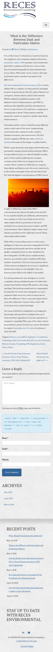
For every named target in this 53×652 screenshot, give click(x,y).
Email (5, 448)
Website (5, 459)
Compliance (31, 337)
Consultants (42, 337)
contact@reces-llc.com (26, 640)
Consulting (6, 340)
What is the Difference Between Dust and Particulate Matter (26, 39)
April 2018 (8, 498)
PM (27, 344)
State (42, 344)
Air (18, 337)
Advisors (12, 337)
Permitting (21, 344)
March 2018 (9, 504)
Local (37, 340)
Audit (23, 337)
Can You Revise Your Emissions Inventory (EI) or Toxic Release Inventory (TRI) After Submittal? (16, 357)
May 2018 (8, 492)
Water (10, 347)
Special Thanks (27, 646)
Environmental (23, 340)
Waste (4, 347)
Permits (12, 344)
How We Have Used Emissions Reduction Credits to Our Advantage (26, 589)
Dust (14, 340)
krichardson (32, 49)
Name (5, 438)
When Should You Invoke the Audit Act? (42, 357)
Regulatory (35, 344)
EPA (32, 340)
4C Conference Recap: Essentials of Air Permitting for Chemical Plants (25, 576)
